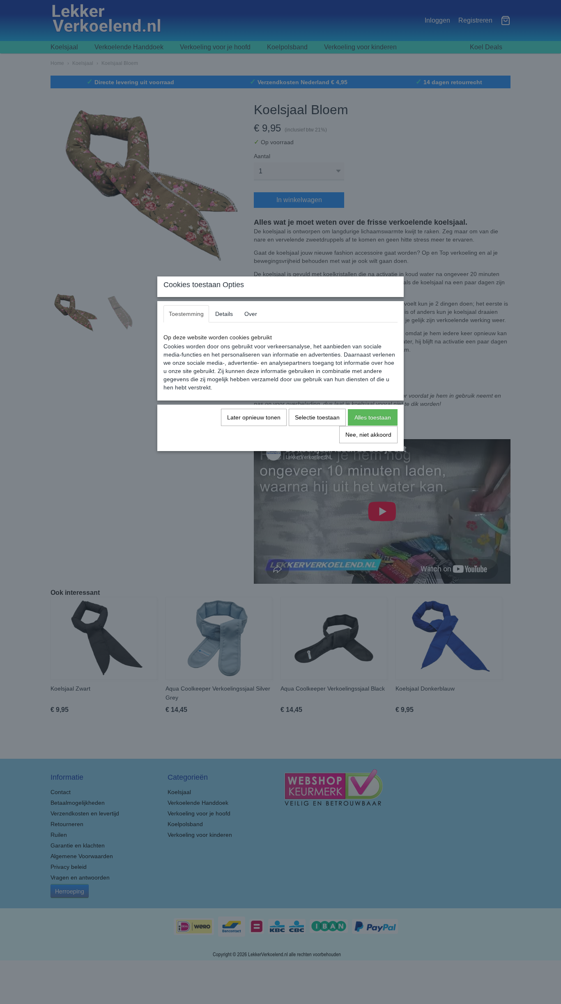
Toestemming (186, 314)
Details (224, 314)
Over (250, 314)
